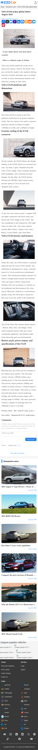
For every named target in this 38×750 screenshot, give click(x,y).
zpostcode (7, 685)
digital (26, 720)
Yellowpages (8, 692)
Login (22, 666)
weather (7, 689)
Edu (6, 728)
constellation (8, 696)
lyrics (25, 716)
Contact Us (4, 677)
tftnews (7, 716)
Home (2, 7)
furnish (7, 712)
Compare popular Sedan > (24, 652)
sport (25, 692)
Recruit (26, 685)
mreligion (27, 689)
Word (6, 708)
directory (7, 704)
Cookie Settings (6, 673)
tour (25, 708)
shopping (27, 696)
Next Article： (18, 415)
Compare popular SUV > (21, 647)
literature (27, 704)
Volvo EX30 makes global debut (27, 7)
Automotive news (11, 7)
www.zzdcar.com (20, 747)
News (6, 720)
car (5, 724)
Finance (26, 728)
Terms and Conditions (7, 666)
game (25, 700)
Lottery (26, 712)
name (6, 700)
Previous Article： (18, 411)
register (23, 669)
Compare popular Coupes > (25, 657)
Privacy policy (5, 669)
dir (25, 724)
